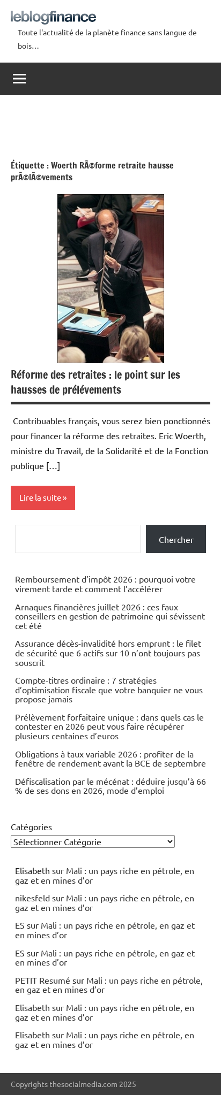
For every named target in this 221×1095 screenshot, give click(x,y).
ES (20, 925)
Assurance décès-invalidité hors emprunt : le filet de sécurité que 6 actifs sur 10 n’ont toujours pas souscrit (108, 652)
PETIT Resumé (42, 980)
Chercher (176, 539)
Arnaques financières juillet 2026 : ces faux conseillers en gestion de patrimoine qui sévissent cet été (110, 616)
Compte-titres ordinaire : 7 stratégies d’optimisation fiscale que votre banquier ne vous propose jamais (109, 689)
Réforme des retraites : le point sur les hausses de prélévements (95, 382)
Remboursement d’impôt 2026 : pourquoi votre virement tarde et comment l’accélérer (105, 583)
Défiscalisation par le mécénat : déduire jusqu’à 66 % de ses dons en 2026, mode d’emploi (110, 786)
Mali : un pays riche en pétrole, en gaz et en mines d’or (104, 875)
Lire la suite (40, 497)
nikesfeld (32, 897)
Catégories (31, 826)
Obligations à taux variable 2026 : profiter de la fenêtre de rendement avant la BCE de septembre (110, 758)
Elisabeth (32, 1007)
